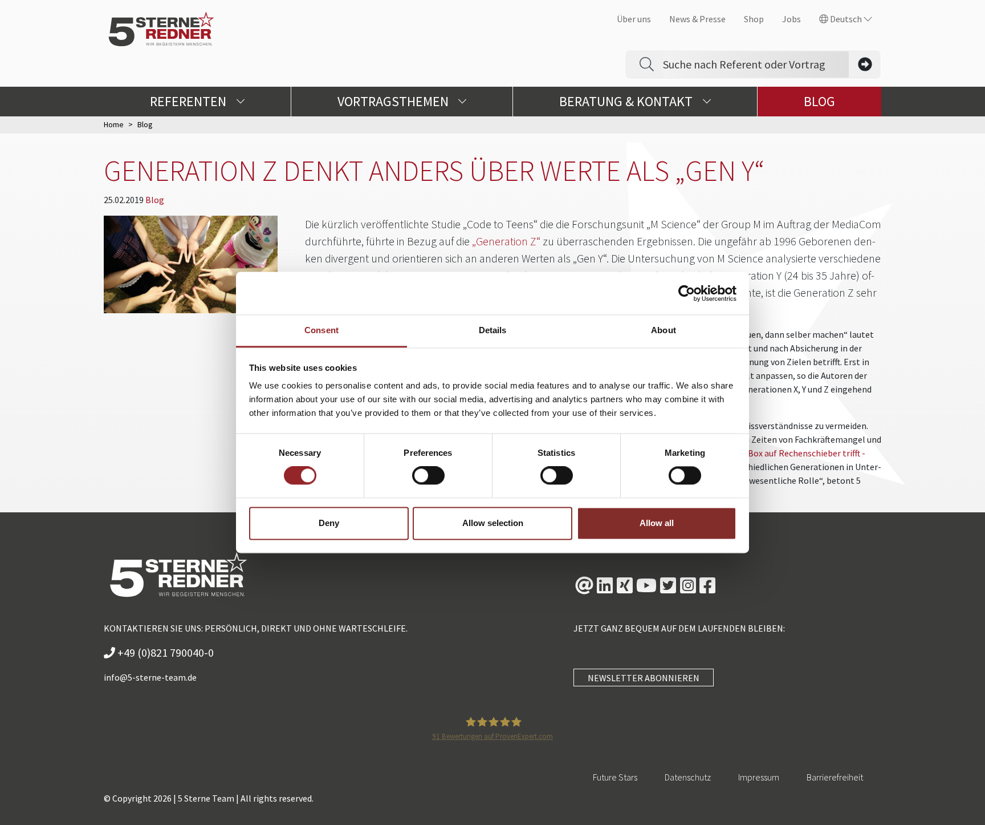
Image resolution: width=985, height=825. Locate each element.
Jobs (791, 19)
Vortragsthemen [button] (394, 101)
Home (114, 124)
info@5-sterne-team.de (150, 677)
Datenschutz (688, 777)
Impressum (758, 777)
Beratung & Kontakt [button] (627, 101)
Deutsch (846, 19)
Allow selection (492, 523)
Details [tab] (493, 330)
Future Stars (615, 777)
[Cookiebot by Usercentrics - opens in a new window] (686, 293)
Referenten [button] (189, 101)
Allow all (657, 523)
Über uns (634, 19)
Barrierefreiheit (835, 777)
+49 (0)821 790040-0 (164, 652)
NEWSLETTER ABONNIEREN (643, 678)
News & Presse (697, 19)
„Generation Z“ (506, 241)
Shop (754, 19)
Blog (819, 101)
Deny (329, 523)
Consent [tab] (321, 330)
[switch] (428, 476)
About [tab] (663, 330)
